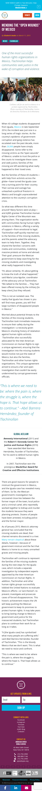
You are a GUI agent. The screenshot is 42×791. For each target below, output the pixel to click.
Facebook (21, 720)
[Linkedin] (15, 788)
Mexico (5, 41)
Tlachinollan (14, 41)
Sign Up (21, 708)
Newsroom (6, 780)
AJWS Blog (21, 729)
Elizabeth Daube (10, 35)
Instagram (21, 722)
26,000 (10, 146)
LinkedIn (21, 731)
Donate (27, 15)
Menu (37, 15)
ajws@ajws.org (22, 761)
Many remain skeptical (13, 539)
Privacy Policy (35, 780)
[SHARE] (5, 788)
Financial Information (20, 780)
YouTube (21, 727)
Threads (21, 724)
